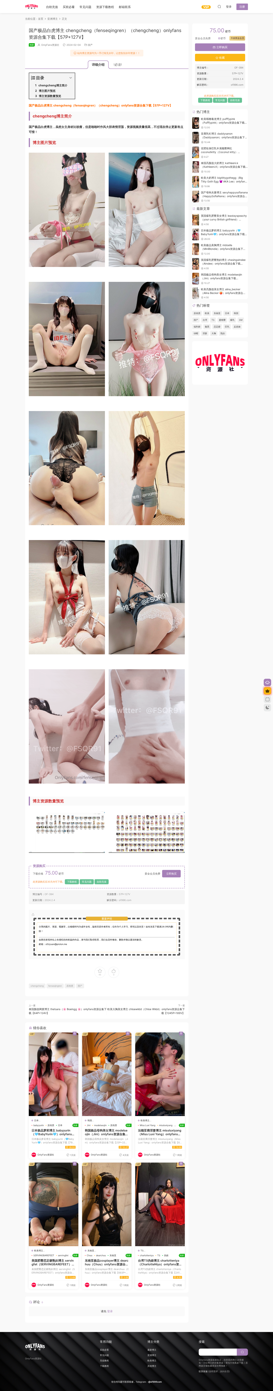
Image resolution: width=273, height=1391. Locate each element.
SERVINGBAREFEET (43, 1255)
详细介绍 (98, 64)
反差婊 (237, 326)
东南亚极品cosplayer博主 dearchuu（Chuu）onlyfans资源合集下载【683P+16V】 (107, 1262)
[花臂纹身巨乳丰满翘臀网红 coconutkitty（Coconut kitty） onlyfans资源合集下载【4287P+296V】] (195, 152)
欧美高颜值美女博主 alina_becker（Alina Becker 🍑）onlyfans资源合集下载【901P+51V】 (223, 293)
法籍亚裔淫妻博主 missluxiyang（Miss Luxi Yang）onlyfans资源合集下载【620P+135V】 (160, 1132)
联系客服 (203, 1371)
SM (241, 320)
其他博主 (151, 1366)
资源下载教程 (105, 7)
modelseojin (100, 1125)
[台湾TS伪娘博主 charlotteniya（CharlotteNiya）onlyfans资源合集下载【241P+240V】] (160, 1204)
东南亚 (90, 1250)
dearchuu (101, 1255)
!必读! (118, 64)
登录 (110, 1311)
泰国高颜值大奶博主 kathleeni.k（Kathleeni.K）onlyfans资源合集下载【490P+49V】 (223, 166)
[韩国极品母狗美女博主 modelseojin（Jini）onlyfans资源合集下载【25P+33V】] (107, 1074)
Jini (88, 1125)
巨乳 (227, 326)
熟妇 (222, 333)
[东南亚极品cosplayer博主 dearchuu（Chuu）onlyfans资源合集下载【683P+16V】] (107, 1204)
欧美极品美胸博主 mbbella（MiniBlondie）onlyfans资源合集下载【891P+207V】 (223, 248)
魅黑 (207, 326)
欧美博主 (145, 1120)
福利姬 (197, 326)
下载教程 (72, 881)
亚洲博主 (151, 1355)
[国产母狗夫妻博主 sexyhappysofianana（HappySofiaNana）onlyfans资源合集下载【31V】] (195, 196)
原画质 (69, 985)
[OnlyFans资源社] (31, 6)
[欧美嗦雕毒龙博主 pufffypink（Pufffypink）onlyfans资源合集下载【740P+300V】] (195, 123)
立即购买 (171, 873)
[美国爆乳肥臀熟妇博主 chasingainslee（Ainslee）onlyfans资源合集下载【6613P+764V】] (195, 264)
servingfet (63, 1255)
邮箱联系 (125, 7)
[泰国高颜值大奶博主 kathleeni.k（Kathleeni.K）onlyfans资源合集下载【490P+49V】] (195, 167)
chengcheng (37, 985)
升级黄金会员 (237, 38)
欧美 (207, 313)
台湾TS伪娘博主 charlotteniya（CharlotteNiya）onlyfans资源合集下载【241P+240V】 (160, 1262)
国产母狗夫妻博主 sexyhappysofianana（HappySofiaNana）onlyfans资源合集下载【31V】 (224, 196)
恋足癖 (217, 326)
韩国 (89, 1120)
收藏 (221, 57)
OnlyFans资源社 (50, 44)
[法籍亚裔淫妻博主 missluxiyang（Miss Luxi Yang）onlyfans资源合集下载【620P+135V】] (160, 1074)
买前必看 (69, 7)
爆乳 (232, 320)
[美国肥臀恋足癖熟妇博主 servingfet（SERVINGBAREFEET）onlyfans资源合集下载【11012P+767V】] (53, 1204)
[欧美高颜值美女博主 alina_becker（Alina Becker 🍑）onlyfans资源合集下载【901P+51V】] (195, 293)
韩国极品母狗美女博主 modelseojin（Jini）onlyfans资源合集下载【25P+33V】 (107, 1132)
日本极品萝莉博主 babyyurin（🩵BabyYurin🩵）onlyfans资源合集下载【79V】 (54, 1132)
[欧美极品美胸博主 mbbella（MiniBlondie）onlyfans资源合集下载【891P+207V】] (195, 249)
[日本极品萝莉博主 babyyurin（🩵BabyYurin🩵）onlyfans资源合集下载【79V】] (53, 1074)
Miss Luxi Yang (147, 1125)
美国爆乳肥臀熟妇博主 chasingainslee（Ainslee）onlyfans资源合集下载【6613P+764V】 (223, 263)
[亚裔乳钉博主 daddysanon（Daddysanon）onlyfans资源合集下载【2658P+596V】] (195, 138)
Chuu (89, 1255)
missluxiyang (165, 1125)
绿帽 (196, 333)
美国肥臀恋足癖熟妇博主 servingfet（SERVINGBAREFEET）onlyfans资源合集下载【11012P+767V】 (54, 1262)
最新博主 (151, 1349)
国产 (90, 44)
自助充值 (52, 7)
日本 (36, 1120)
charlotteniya (147, 1255)
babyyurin (38, 1125)
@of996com (155, 1381)
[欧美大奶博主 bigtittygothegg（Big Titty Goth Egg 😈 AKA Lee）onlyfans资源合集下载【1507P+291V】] (195, 182)
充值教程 (104, 1360)
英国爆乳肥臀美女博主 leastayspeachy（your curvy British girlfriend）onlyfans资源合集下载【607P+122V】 (224, 219)
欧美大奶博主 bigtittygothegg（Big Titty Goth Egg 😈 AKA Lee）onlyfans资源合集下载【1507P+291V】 (223, 181)
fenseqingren (55, 985)
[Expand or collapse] (70, 78)
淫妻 (205, 333)
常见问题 (85, 7)
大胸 (214, 333)
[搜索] (219, 6)
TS (142, 1250)
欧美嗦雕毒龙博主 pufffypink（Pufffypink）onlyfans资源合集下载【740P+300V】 (223, 122)
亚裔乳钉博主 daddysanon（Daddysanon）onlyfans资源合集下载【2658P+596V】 (224, 137)
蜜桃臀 (222, 320)
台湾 (205, 320)
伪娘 (166, 1255)
